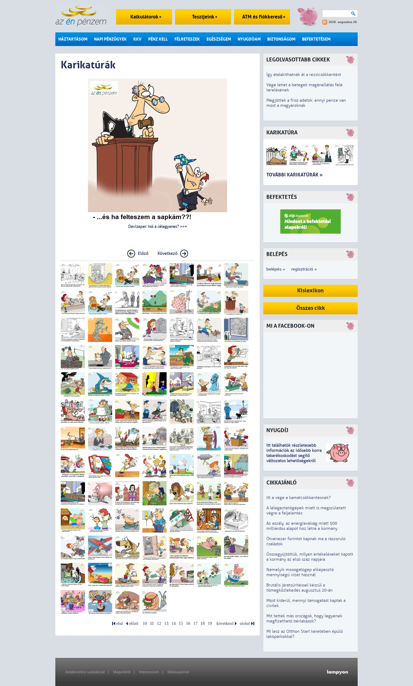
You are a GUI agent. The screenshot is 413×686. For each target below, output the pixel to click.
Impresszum (149, 672)
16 (188, 623)
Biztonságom (281, 39)
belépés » (275, 269)
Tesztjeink (204, 17)
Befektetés (281, 197)
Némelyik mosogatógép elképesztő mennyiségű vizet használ (300, 572)
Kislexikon (310, 290)
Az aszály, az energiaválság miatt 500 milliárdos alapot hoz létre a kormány (301, 526)
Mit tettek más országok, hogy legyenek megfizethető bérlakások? (304, 618)
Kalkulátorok (145, 17)
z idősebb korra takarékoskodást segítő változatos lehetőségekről (294, 455)
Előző (143, 253)
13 (166, 623)
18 (202, 623)
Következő (167, 253)
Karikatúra (282, 133)
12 (159, 623)
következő (225, 623)
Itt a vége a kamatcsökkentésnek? (298, 497)
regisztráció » (304, 269)
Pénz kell (158, 39)
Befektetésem (316, 39)
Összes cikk (310, 308)
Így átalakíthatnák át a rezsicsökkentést (303, 74)
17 (195, 623)
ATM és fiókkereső (263, 17)
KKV (137, 39)
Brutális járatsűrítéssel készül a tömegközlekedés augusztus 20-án (299, 588)
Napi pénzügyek (110, 39)
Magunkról (122, 672)
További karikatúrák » (294, 175)
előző (133, 623)
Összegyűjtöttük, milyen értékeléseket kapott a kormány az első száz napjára (309, 557)
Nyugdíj (277, 430)
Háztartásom (72, 39)
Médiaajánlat (178, 672)
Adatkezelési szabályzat (85, 672)
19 (210, 623)
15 (181, 623)
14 (173, 623)
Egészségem (219, 39)
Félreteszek (187, 39)
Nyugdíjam (249, 39)
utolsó (245, 623)
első (119, 623)
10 (145, 623)
